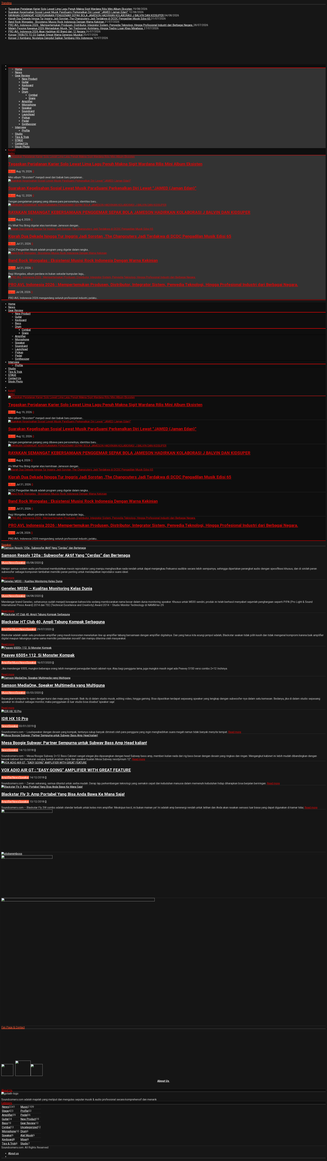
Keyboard (27, 85)
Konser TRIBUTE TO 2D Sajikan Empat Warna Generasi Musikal (45, 34)
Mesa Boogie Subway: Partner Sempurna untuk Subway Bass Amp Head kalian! (74, 742)
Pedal (25, 120)
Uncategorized (29, 1127)
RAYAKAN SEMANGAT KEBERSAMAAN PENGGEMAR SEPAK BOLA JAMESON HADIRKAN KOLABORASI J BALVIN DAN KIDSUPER (86, 15)
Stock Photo (22, 146)
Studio (19, 133)
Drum (25, 91)
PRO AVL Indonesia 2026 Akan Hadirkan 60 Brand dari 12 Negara (47, 31)
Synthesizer (29, 124)
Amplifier (27, 101)
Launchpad (28, 114)
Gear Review (22, 75)
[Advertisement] (63, 53)
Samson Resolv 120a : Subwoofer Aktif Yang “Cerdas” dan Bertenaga (65, 555)
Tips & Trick (22, 137)
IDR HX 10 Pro (14, 718)
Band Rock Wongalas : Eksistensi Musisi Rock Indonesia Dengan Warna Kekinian (56, 21)
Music (11, 171)
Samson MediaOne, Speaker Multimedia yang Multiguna (53, 685)
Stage (5, 1111)
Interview (20, 127)
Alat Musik (26, 1135)
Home (18, 69)
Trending (6, 3)
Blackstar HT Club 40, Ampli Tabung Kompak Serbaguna (53, 621)
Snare (32, 98)
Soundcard (28, 111)
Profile (26, 130)
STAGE (19, 140)
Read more (7, 577)
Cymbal (33, 95)
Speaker (27, 108)
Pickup (26, 117)
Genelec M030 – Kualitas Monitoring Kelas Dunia (46, 588)
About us (13, 1153)
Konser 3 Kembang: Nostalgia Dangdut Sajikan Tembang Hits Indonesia (50, 38)
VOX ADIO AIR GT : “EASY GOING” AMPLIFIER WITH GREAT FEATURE (66, 770)
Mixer (23, 1139)
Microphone (29, 104)
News (18, 72)
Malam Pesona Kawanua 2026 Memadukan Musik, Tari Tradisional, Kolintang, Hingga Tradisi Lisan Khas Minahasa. (76, 28)
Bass (25, 88)
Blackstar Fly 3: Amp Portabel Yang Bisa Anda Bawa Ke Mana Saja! (63, 794)
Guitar (25, 82)
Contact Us (21, 143)
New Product (29, 78)
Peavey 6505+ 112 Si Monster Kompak (38, 655)
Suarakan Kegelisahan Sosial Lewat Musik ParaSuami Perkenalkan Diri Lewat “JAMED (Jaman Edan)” (68, 12)
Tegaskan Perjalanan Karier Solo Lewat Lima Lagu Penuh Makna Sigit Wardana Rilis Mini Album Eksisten (70, 9)
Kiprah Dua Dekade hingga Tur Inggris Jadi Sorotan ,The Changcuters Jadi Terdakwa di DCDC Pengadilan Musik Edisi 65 (79, 18)
